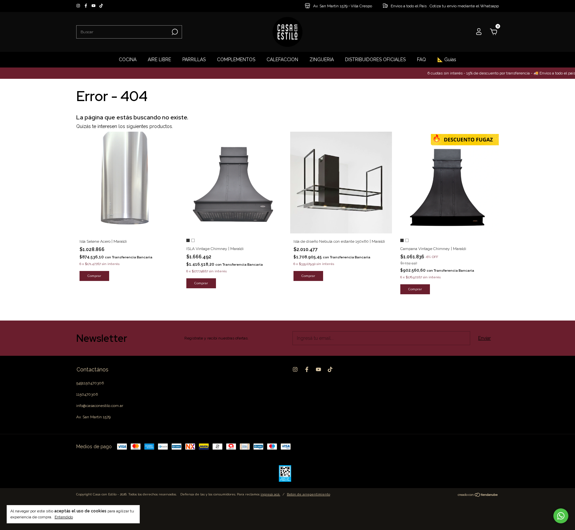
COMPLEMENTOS (236, 59)
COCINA (127, 59)
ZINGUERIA (321, 59)
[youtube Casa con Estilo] (94, 6)
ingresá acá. (270, 494)
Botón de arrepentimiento (308, 494)
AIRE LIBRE (159, 59)
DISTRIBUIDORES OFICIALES (375, 59)
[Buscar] (174, 32)
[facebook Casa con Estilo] (86, 6)
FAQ (421, 59)
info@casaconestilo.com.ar (99, 405)
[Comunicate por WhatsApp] (560, 515)
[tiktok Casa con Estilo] (101, 6)
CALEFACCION (282, 59)
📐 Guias (446, 59)
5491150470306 (90, 383)
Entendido (64, 517)
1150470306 (87, 394)
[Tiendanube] (478, 495)
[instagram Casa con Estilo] (78, 6)
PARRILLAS (194, 59)
